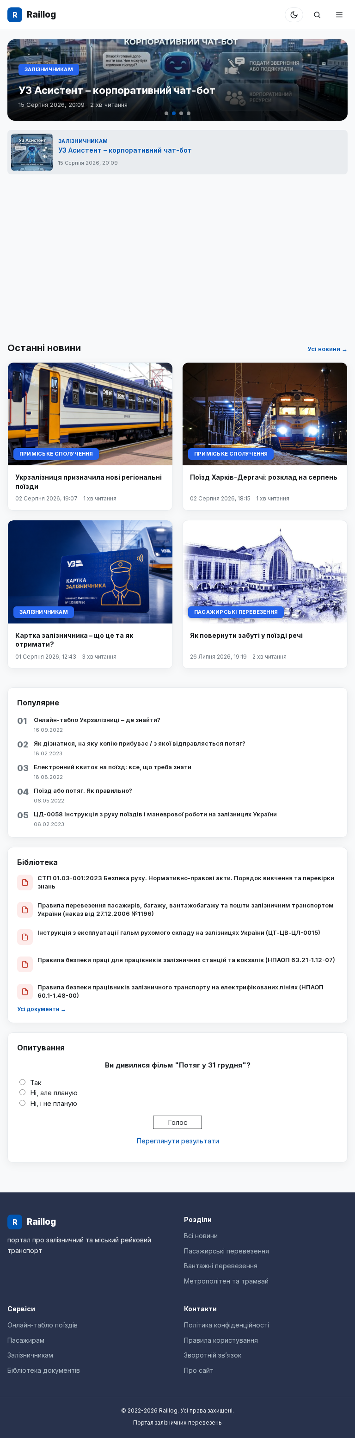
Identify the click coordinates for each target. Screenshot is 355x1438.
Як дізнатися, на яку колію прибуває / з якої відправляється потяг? (139, 743)
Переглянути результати (177, 1140)
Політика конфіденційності (226, 1325)
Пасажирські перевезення (236, 612)
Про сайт (199, 1370)
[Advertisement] (177, 257)
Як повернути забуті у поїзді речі (246, 635)
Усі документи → (41, 1009)
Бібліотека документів (43, 1370)
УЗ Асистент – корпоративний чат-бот (116, 90)
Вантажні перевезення (220, 1266)
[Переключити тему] (294, 14)
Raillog (34, 14)
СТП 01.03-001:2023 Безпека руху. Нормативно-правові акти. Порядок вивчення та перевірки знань (185, 882)
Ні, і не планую (53, 1103)
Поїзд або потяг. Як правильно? (83, 790)
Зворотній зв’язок (212, 1355)
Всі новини (201, 1236)
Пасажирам (25, 1340)
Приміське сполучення (56, 454)
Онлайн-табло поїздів (42, 1325)
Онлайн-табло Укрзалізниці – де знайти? (97, 719)
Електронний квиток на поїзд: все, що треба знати (112, 767)
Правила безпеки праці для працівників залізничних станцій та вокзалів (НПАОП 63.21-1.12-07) (186, 959)
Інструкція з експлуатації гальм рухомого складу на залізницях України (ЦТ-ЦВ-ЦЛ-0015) (178, 932)
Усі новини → (327, 348)
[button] (166, 113)
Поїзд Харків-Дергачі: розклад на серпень (263, 477)
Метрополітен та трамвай (226, 1281)
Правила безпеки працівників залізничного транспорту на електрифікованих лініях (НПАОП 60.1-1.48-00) (180, 991)
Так (36, 1082)
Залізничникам (48, 69)
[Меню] (339, 14)
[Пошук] (317, 14)
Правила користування (221, 1340)
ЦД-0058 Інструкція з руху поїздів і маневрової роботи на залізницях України (155, 814)
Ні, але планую (54, 1092)
